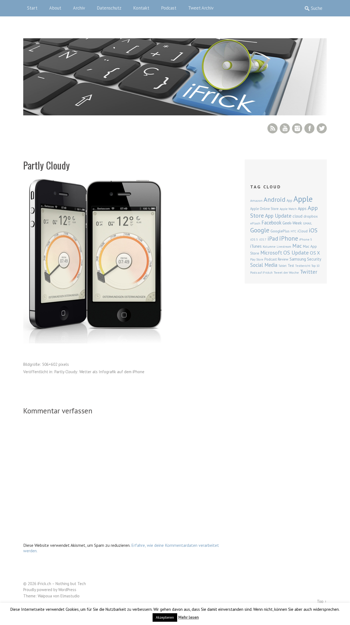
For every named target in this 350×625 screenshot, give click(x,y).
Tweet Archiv (201, 8)
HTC (293, 231)
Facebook (309, 128)
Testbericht (302, 266)
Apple (303, 199)
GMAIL (307, 223)
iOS (313, 230)
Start (32, 8)
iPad (272, 238)
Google (259, 230)
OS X (315, 253)
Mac (297, 245)
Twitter (322, 128)
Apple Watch (288, 209)
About (55, 8)
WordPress (67, 589)
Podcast (168, 8)
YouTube (285, 128)
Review (283, 259)
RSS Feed (272, 128)
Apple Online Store (264, 208)
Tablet (282, 266)
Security (314, 259)
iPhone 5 (305, 239)
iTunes (256, 246)
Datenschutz (109, 8)
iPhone (288, 238)
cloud (297, 216)
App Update (278, 215)
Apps (302, 208)
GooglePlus (280, 231)
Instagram (297, 128)
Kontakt (141, 8)
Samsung (298, 259)
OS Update (296, 252)
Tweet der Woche (286, 272)
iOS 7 (262, 239)
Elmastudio (70, 595)
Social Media (263, 265)
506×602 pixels (55, 364)
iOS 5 (254, 239)
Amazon (256, 200)
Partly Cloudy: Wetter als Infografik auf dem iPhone (99, 371)
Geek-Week (292, 223)
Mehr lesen (188, 617)
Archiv (79, 8)
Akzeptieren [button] (165, 617)
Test (291, 265)
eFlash (255, 223)
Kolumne (269, 246)
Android (274, 199)
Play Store (256, 259)
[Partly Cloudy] (92, 341)
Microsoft (271, 252)
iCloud (303, 231)
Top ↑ (322, 601)
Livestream (284, 247)
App (289, 200)
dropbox (311, 216)
